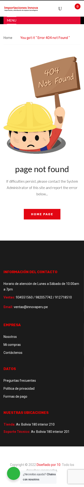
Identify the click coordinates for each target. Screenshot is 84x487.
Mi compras (12, 345)
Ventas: (9, 297)
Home (8, 38)
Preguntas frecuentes (20, 380)
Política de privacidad (19, 388)
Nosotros (10, 337)
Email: (8, 307)
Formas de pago (15, 396)
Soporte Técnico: (17, 432)
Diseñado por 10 (48, 465)
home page (42, 214)
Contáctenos (13, 353)
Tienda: (9, 424)
